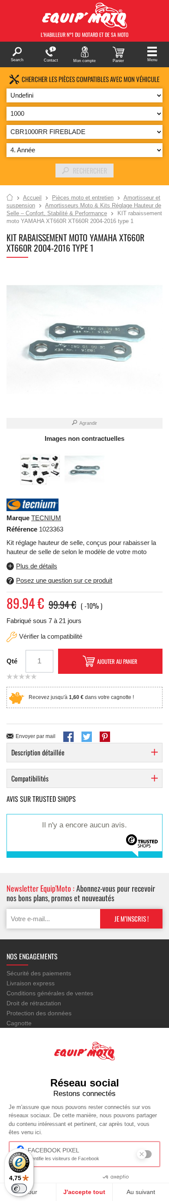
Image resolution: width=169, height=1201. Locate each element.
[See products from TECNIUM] (32, 504)
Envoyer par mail (35, 736)
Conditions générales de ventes (49, 993)
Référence (22, 529)
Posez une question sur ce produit (64, 580)
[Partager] (68, 737)
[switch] (19, 1188)
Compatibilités (30, 778)
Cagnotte (19, 1023)
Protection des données (39, 1013)
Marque (17, 518)
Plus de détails (36, 566)
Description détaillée (38, 752)
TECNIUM (46, 518)
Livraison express (30, 983)
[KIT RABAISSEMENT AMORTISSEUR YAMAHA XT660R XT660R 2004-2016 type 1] (40, 470)
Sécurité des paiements (38, 973)
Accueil (9, 197)
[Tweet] (86, 737)
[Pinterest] (105, 737)
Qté (11, 661)
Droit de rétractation (33, 1003)
